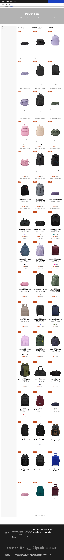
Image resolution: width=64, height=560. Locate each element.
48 (39, 27)
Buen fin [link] (11, 6)
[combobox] (56, 555)
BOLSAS (35, 4)
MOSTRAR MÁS (40, 513)
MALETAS (26, 4)
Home (2, 6)
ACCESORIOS (40, 4)
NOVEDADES (21, 4)
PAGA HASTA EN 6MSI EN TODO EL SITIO (56, 0)
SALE (53, 4)
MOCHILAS (31, 4)
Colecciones (6, 6)
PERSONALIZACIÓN (47, 4)
